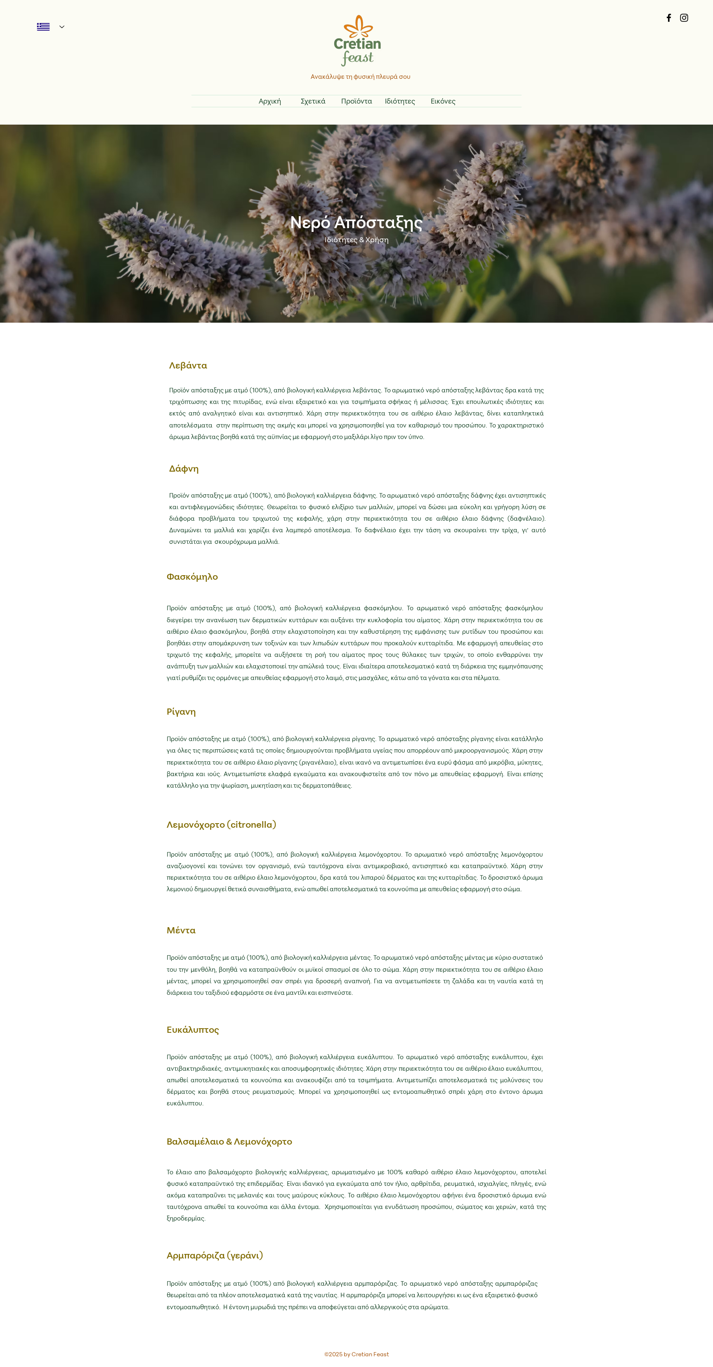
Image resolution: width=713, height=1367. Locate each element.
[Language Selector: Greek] (47, 26)
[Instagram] (684, 17)
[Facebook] (668, 17)
